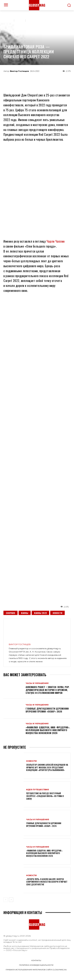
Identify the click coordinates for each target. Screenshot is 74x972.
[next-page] (11, 899)
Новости (57, 613)
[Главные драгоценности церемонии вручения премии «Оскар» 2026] (13, 708)
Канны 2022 (40, 613)
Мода (20, 20)
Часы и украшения (39, 20)
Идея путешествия (37, 790)
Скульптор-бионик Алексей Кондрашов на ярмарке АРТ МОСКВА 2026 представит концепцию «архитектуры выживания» (47, 767)
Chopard (10, 613)
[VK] (43, 79)
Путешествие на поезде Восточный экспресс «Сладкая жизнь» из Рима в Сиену (45, 796)
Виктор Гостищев (19, 71)
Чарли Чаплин (55, 241)
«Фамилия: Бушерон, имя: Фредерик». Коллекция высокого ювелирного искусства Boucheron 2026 (48, 730)
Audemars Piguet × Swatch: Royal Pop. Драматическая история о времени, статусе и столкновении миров (48, 690)
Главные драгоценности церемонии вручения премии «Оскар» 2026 (47, 710)
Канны (24, 613)
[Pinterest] (54, 79)
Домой (7, 20)
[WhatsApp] (31, 79)
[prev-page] (5, 899)
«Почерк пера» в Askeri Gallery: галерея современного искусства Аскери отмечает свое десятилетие (46, 882)
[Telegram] (20, 79)
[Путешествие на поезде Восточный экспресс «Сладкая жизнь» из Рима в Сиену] (13, 794)
